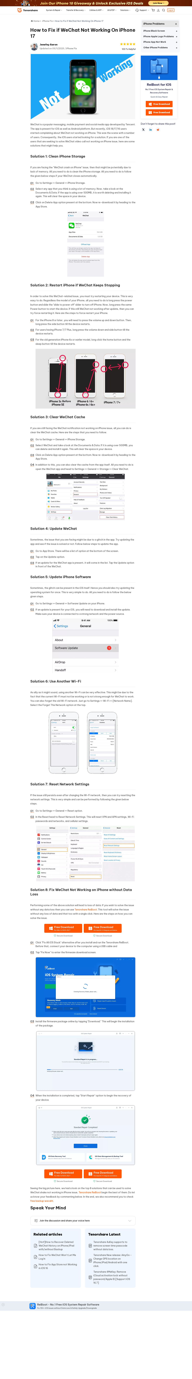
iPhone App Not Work (154, 42)
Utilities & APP (95, 10)
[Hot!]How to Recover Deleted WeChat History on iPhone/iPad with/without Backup (56, 1246)
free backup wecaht (41, 1200)
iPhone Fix (71, 48)
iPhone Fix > (48, 21)
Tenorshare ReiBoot (86, 909)
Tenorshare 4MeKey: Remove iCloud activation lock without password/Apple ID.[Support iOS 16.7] (111, 1277)
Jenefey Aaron (48, 44)
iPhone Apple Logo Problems (158, 36)
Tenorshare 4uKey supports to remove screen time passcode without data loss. (110, 1246)
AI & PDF (111, 10)
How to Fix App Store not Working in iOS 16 (58, 1266)
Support (143, 10)
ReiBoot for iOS (159, 85)
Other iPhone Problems (155, 47)
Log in (170, 10)
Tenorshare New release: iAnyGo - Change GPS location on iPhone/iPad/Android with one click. (112, 1261)
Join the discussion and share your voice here (65, 1220)
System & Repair (53, 10)
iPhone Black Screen (154, 30)
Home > (37, 21)
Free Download (161, 104)
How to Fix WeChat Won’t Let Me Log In (57, 1257)
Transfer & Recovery (75, 10)
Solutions (124, 10)
